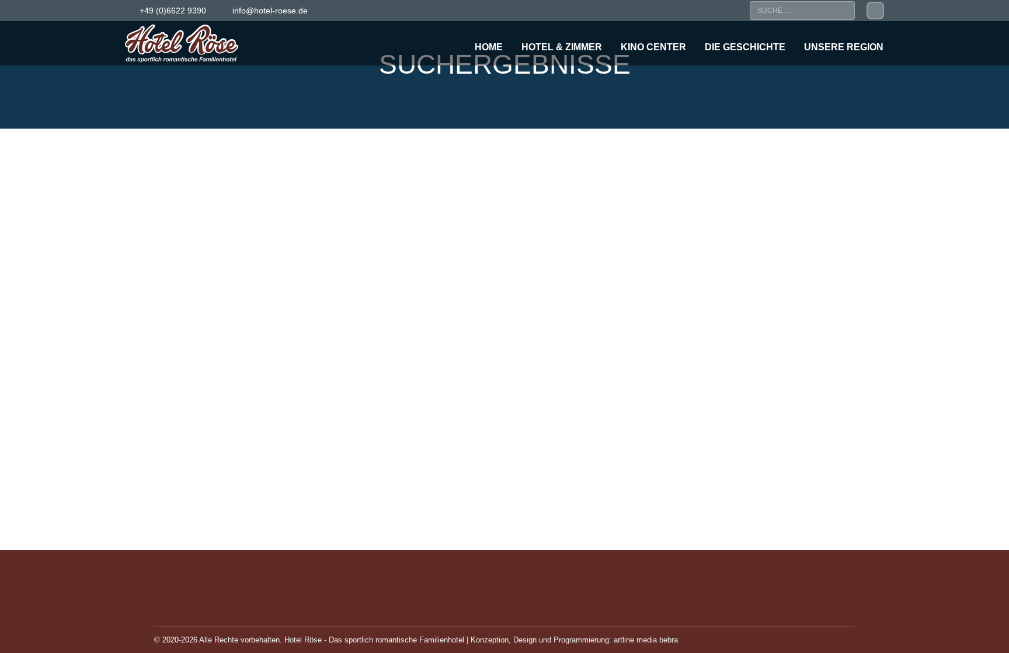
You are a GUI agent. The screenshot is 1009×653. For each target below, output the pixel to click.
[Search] (843, 10)
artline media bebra (646, 639)
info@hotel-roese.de (270, 10)
